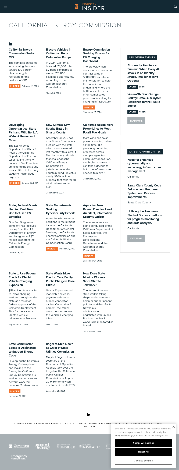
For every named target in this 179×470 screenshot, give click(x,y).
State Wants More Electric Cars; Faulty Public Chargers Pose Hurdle (60, 279)
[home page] (89, 6)
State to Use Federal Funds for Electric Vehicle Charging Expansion (22, 279)
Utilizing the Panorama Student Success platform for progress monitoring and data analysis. (144, 217)
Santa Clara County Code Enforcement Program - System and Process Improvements (144, 191)
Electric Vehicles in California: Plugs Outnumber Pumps (58, 53)
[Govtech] (42, 446)
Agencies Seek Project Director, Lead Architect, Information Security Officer (97, 211)
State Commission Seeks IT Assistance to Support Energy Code (22, 349)
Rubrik (142, 87)
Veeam (142, 112)
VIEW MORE (136, 238)
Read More (136, 121)
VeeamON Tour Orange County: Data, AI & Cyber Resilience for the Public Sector (144, 100)
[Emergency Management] (19, 457)
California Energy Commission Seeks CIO (21, 53)
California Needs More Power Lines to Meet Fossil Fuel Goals (98, 128)
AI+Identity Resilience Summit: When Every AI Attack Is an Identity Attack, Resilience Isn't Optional (143, 73)
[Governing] (19, 446)
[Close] (173, 427)
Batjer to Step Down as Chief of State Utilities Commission (60, 348)
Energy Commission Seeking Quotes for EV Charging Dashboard (96, 55)
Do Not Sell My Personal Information (93, 423)
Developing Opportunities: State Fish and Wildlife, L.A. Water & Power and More (23, 132)
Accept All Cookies (143, 443)
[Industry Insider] (66, 446)
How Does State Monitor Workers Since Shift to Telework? (94, 279)
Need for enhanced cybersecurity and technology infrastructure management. (144, 165)
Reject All (143, 451)
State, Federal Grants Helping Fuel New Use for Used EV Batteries (23, 211)
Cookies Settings (143, 460)
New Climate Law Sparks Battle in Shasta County (58, 128)
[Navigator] (90, 446)
